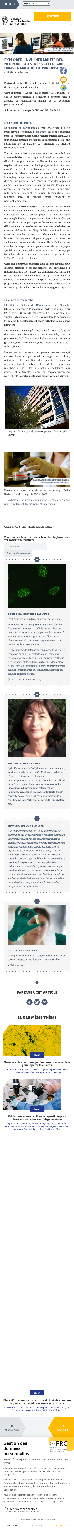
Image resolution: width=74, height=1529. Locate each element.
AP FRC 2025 (28, 1069)
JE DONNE (52, 16)
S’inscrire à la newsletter (18, 553)
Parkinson (49, 1129)
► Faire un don (16, 965)
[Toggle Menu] (71, 24)
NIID (69, 1407)
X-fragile (58, 1410)
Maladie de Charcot (25, 1126)
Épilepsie (54, 1069)
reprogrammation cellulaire (48, 1072)
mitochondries (27, 185)
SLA (58, 1129)
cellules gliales (41, 1069)
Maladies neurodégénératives (49, 1126)
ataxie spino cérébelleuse (47, 1407)
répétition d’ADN (39, 1410)
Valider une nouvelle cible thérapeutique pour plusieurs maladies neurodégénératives (37, 1118)
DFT (63, 1407)
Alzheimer (25, 1123)
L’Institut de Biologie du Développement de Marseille (37, 305)
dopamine (40, 131)
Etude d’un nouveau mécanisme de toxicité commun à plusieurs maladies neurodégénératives (37, 1402)
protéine (12, 206)
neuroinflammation (34, 1129)
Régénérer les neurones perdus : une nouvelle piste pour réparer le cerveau (37, 1064)
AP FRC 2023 (28, 1407)
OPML (16, 1410)
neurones (29, 1072)
